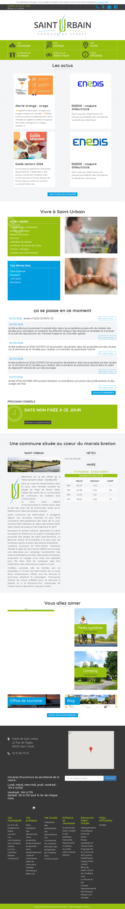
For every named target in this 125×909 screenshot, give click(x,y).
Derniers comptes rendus (37, 422)
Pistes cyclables (90, 629)
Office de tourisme (26, 700)
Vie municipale (15, 819)
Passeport (15, 275)
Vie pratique (31, 819)
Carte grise (15, 278)
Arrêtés (102, 825)
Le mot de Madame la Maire (13, 828)
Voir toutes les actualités (62, 194)
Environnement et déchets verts (33, 846)
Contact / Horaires (19, 249)
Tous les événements (103, 393)
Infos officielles (105, 819)
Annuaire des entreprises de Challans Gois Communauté (51, 852)
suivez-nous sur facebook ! (62, 715)
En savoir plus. (102, 2)
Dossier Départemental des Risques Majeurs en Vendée (88, 891)
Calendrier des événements (23, 227)
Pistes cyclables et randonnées (87, 842)
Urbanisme (15, 282)
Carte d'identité (17, 271)
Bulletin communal (19, 234)
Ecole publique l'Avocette (67, 836)
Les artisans (50, 843)
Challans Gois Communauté (24, 252)
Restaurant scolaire (19, 231)
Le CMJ (11, 849)
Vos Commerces (91, 235)
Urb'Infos (14, 238)
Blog (71, 700)
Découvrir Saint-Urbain (87, 820)
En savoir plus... (107, 318)
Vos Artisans (91, 276)
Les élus (12, 834)
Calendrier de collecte (21, 241)
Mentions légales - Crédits (79, 907)
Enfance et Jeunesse (68, 820)
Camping (90, 672)
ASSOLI (66, 855)
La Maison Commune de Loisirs (25, 245)
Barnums (30, 873)
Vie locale (50, 817)
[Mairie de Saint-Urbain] (62, 24)
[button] (90, 750)
